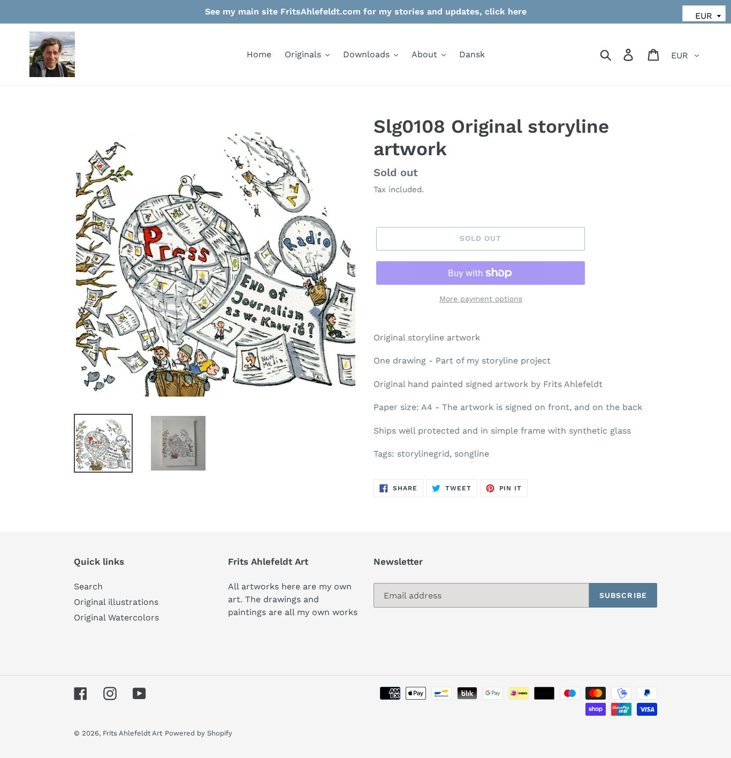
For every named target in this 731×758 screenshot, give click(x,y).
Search (88, 586)
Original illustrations (116, 602)
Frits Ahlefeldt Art (132, 733)
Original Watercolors (116, 617)
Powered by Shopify (198, 733)
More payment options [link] (480, 298)
